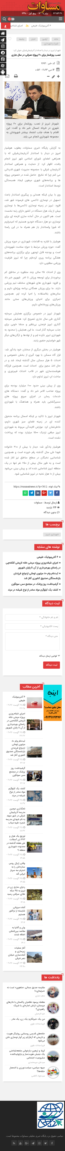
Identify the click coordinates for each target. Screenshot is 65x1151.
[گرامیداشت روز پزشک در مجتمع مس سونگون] (24, 776)
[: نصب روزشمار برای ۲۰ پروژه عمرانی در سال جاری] (7, 76)
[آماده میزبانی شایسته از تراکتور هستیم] (24, 915)
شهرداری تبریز (52, 535)
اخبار (33, 39)
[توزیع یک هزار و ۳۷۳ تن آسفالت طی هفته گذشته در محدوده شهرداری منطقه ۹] (24, 847)
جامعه (21, 39)
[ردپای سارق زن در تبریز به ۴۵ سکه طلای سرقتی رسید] (24, 895)
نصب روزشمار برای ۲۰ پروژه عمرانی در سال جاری (35, 55)
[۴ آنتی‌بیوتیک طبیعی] (24, 702)
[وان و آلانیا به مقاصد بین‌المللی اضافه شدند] (24, 935)
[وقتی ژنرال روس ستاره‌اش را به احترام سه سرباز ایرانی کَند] (24, 872)
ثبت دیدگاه (51, 665)
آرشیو (44, 39)
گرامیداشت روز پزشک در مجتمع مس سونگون (34, 584)
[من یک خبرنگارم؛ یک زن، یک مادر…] (32, 1024)
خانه (56, 39)
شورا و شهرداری (51, 44)
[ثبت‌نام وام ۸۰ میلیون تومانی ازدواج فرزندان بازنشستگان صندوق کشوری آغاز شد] (24, 752)
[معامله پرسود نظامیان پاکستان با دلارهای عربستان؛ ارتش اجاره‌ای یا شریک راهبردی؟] (32, 1008)
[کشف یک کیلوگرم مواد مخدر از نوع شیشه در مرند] (24, 796)
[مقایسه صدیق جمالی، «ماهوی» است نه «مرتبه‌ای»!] (32, 992)
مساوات (38, 503)
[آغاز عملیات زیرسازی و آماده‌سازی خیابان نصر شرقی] (24, 957)
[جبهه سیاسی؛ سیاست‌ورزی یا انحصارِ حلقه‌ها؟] (32, 1072)
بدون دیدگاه (50, 512)
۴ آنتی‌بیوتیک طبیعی (45, 26)
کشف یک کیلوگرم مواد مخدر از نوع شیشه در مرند (33, 590)
